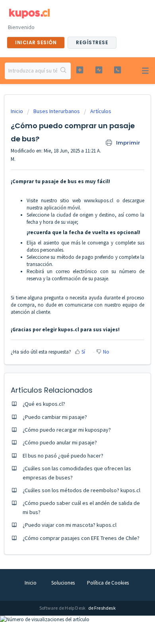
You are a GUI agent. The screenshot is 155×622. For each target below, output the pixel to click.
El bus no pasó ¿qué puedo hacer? (63, 455)
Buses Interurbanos (56, 111)
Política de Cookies (108, 582)
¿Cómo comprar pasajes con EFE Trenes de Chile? (81, 538)
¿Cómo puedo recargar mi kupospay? (67, 429)
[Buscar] (63, 71)
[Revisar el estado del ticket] (98, 70)
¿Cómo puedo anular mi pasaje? (60, 442)
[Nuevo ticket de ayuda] (79, 70)
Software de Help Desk (62, 608)
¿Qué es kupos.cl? (44, 403)
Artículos (100, 111)
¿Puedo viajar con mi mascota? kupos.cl (69, 524)
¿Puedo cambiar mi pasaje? (55, 417)
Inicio (17, 111)
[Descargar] (62, 309)
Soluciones (63, 582)
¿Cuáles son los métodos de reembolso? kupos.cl (81, 490)
